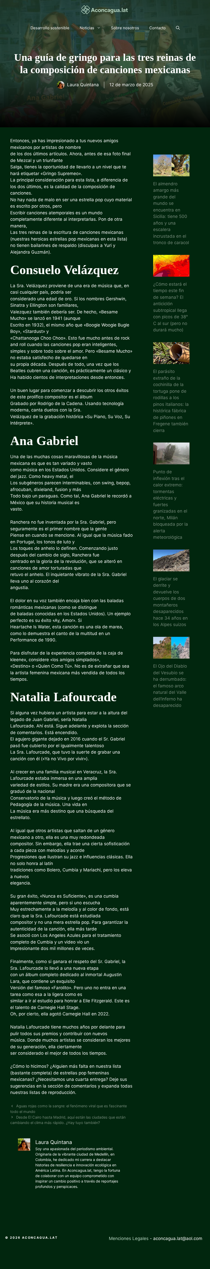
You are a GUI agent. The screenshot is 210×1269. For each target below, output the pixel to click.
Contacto (157, 27)
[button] (178, 28)
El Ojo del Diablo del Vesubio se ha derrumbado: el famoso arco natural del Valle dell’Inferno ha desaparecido (170, 686)
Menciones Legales (129, 1238)
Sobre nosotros (125, 27)
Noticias (87, 27)
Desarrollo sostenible (49, 27)
